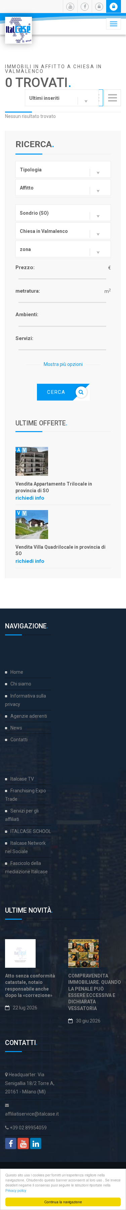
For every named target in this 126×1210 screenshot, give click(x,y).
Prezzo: (25, 267)
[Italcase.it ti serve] (18, 25)
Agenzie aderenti (28, 716)
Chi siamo (20, 683)
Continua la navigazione (63, 1201)
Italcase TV (22, 779)
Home (16, 672)
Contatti (19, 739)
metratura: (27, 291)
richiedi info (29, 498)
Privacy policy (15, 1190)
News (16, 728)
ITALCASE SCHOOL (30, 831)
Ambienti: (26, 314)
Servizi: (24, 338)
